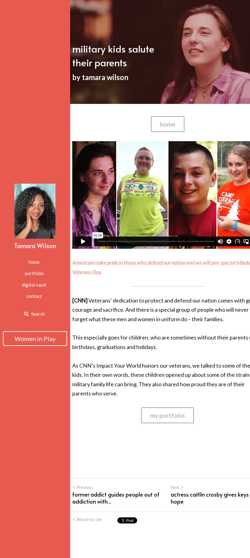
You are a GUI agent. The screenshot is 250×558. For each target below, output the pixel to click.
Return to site (89, 519)
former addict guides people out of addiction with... (115, 498)
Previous (85, 487)
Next (175, 487)
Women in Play (35, 338)
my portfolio (167, 415)
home (167, 124)
